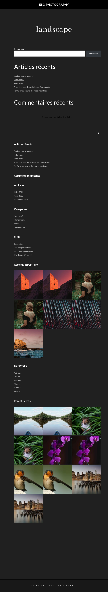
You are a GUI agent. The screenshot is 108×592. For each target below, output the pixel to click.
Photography (19, 220)
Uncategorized (20, 227)
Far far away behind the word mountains (30, 91)
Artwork (17, 373)
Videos (17, 391)
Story (16, 224)
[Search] (96, 132)
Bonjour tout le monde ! (24, 76)
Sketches (17, 388)
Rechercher (19, 49)
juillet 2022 (18, 192)
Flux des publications (22, 248)
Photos (17, 384)
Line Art (17, 377)
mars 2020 (18, 196)
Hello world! (19, 80)
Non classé (18, 216)
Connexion (18, 244)
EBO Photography (54, 4)
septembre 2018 (21, 199)
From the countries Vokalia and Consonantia (32, 87)
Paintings (18, 380)
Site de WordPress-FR (23, 255)
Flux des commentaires (23, 251)
